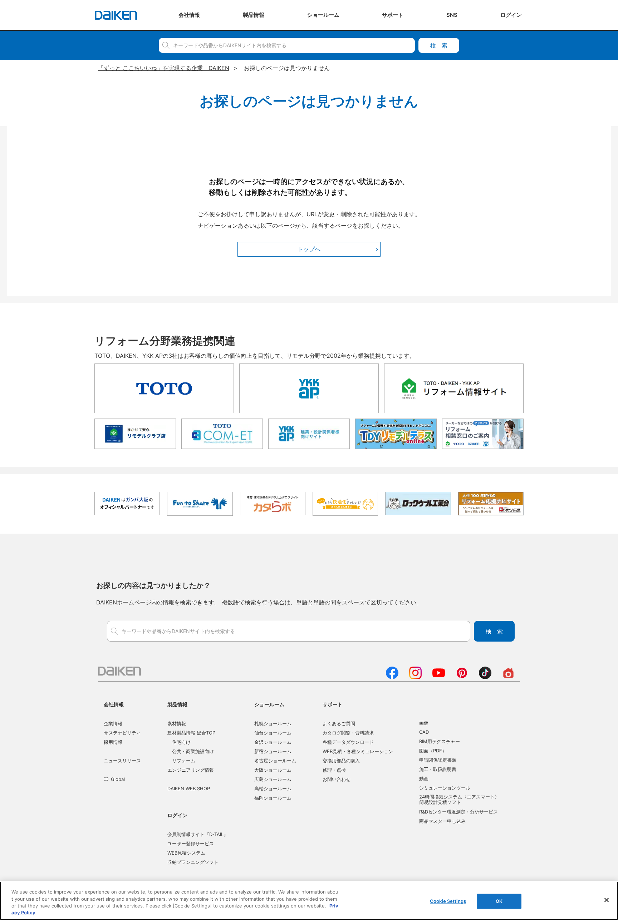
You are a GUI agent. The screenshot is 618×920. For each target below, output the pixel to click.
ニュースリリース (122, 760)
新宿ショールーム (272, 751)
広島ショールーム (272, 779)
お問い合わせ (336, 779)
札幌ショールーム (272, 723)
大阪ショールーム (272, 770)
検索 (438, 45)
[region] (309, 900)
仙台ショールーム (272, 733)
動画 (423, 778)
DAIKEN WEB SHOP (188, 788)
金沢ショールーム (272, 742)
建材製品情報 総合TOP (191, 733)
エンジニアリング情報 (190, 770)
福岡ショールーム (272, 798)
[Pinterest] (462, 677)
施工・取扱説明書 (437, 769)
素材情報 (176, 723)
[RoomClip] (508, 677)
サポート (333, 704)
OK (499, 901)
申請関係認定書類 (437, 760)
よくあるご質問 (339, 723)
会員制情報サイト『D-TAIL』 (197, 834)
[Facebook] (392, 677)
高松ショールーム (272, 788)
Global (118, 779)
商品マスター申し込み (442, 821)
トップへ (309, 249)
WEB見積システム (186, 853)
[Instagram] (415, 677)
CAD (424, 732)
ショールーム (269, 704)
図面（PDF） (433, 750)
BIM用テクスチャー (439, 741)
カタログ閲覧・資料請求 (348, 733)
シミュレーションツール (444, 788)
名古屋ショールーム (275, 760)
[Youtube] (438, 677)
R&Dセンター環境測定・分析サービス (458, 812)
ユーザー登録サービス (190, 843)
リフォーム (183, 760)
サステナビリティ (122, 733)
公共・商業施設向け (193, 751)
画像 (423, 723)
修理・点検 (334, 770)
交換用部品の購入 (341, 760)
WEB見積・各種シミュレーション (358, 751)
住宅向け (181, 742)
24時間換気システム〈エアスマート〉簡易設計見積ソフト (459, 799)
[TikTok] (485, 677)
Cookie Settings (448, 901)
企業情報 (113, 723)
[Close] (606, 900)
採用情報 (113, 742)
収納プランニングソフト (193, 862)
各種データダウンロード (348, 742)
